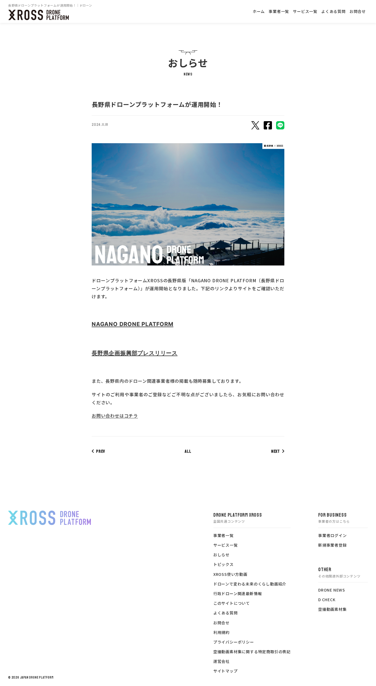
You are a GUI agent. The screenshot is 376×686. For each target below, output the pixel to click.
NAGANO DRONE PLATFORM (132, 324)
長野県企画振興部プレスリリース (135, 353)
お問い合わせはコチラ (115, 415)
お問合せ (358, 11)
